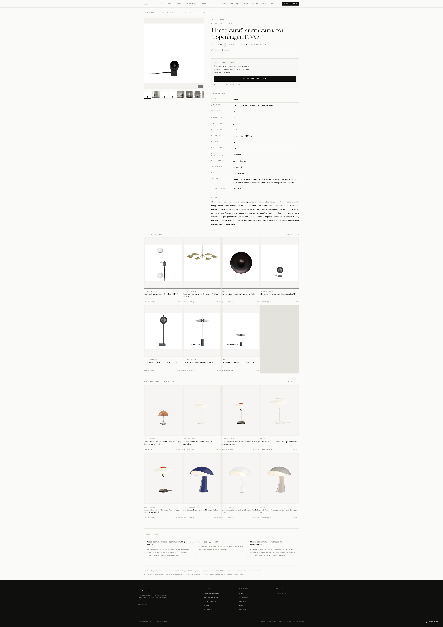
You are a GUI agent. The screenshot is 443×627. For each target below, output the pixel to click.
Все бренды (208, 609)
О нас (241, 593)
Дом (179, 3)
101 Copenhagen (156, 13)
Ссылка (217, 50)
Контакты (242, 609)
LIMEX (146, 13)
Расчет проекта (290, 3)
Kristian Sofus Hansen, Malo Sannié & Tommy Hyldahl (183, 13)
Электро (202, 3)
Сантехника (190, 3)
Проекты (255, 3)
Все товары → (293, 234)
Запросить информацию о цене (255, 79)
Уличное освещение (211, 601)
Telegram (228, 50)
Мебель (170, 3)
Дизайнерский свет (211, 593)
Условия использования (296, 621)
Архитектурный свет (211, 597)
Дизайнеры (234, 3)
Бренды (223, 3)
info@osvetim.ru (280, 593)
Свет (160, 3)
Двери (213, 3)
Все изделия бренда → (221, 23)
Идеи (246, 3)
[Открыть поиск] (272, 4)
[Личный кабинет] (276, 3)
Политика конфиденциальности (272, 621)
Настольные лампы (259, 45)
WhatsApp (142, 605)
